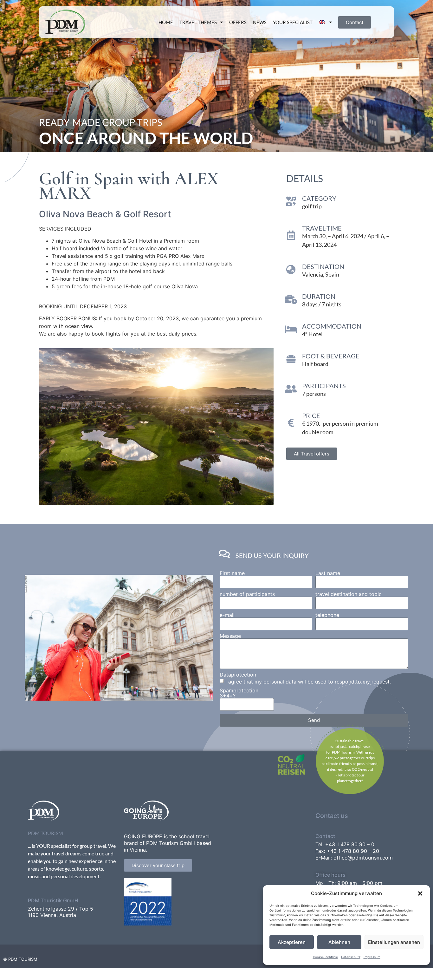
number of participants (247, 594)
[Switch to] (325, 22)
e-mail (227, 615)
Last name (327, 573)
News (260, 22)
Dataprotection (238, 674)
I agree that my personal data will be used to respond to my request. (308, 681)
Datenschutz (350, 957)
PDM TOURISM (45, 833)
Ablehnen (339, 942)
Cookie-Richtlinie (325, 957)
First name (232, 573)
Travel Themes (198, 22)
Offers (238, 22)
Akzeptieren (292, 942)
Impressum (372, 957)
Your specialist (293, 22)
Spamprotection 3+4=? (239, 693)
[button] (420, 893)
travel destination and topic (348, 594)
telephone (327, 615)
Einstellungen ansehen (394, 942)
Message (230, 635)
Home (165, 22)
